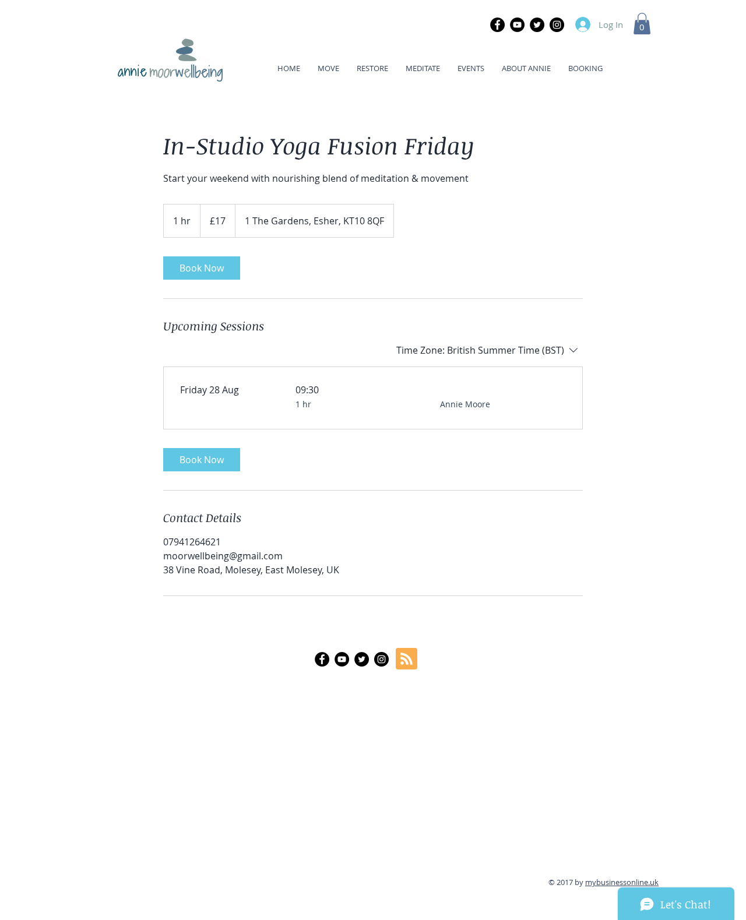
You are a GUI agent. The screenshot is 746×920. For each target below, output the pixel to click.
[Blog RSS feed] (406, 659)
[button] (642, 23)
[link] (201, 268)
